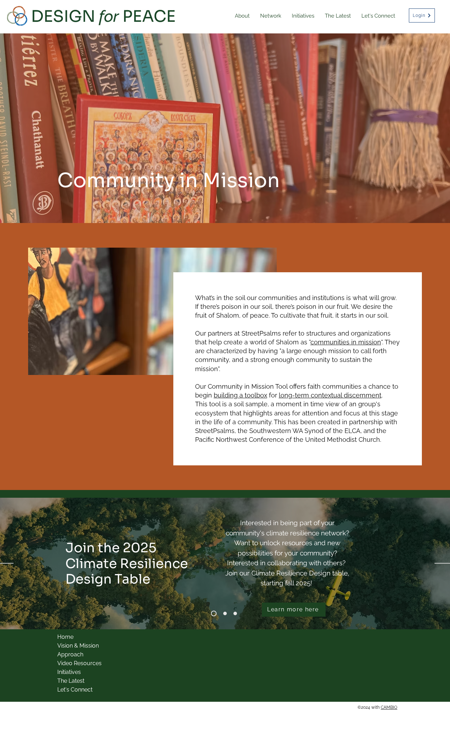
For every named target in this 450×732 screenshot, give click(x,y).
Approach (70, 654)
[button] (242, 16)
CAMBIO (389, 707)
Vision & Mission (78, 645)
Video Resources (79, 663)
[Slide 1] (224, 613)
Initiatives (69, 672)
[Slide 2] (235, 613)
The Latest (70, 680)
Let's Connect (74, 689)
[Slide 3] (212, 613)
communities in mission (345, 342)
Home (65, 637)
